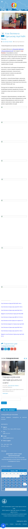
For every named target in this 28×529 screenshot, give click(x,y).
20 (14, 484)
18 (6, 484)
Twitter (5, 349)
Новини (10, 41)
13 (14, 481)
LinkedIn (8, 349)
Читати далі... (5, 393)
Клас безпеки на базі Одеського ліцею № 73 (12, 320)
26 (10, 486)
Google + (11, 349)
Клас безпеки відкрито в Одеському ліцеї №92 (12, 324)
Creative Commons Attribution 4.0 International (14, 515)
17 (3, 484)
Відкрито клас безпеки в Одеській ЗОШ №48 (12, 313)
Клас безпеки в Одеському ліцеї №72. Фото (11, 307)
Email (15, 349)
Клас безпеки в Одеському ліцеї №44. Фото (11, 310)
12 (10, 481)
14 (17, 481)
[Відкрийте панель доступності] (3, 525)
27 (14, 486)
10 (3, 481)
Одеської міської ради (19, 457)
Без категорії (5, 41)
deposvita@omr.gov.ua (8, 438)
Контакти (25, 524)
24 (3, 486)
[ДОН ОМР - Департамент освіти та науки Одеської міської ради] (14, 5)
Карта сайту (18, 524)
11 (6, 481)
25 (6, 486)
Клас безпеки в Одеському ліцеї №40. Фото (11, 327)
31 (3, 489)
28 (17, 486)
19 (10, 484)
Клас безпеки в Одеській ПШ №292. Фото (11, 303)
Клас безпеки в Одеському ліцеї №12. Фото (11, 330)
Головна (6, 524)
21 (17, 484)
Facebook (2, 349)
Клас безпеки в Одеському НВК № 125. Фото (12, 317)
